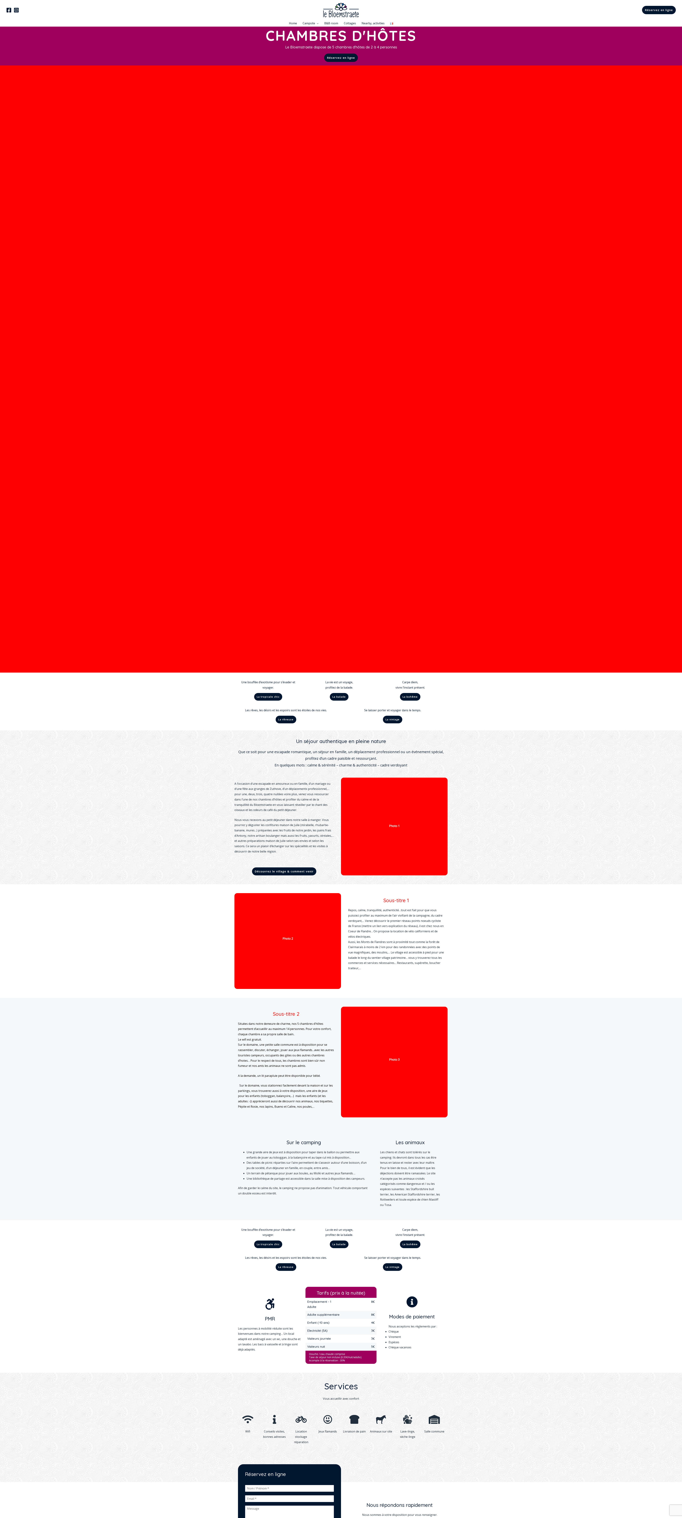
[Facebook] (9, 10)
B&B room (331, 23)
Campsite (309, 23)
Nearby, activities (373, 23)
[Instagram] (16, 10)
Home (293, 23)
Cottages (350, 23)
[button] (341, 58)
